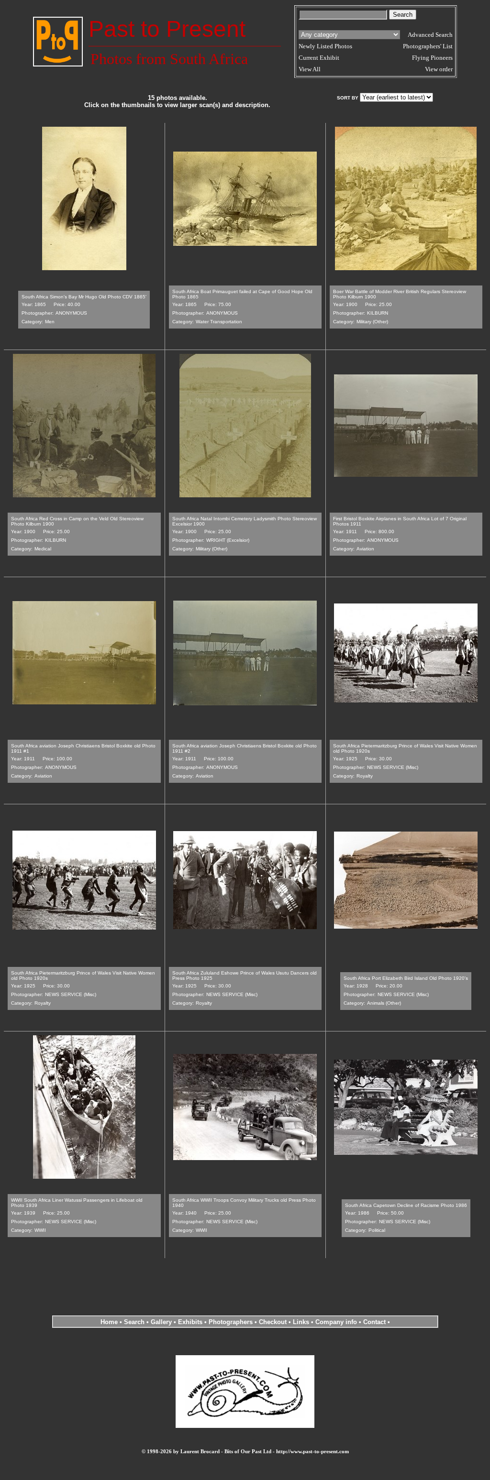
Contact (374, 1322)
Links (301, 1322)
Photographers (231, 1322)
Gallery (161, 1322)
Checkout (273, 1322)
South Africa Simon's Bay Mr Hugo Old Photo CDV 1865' (84, 296)
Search (134, 1322)
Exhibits (190, 1322)
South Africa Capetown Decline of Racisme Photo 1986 (406, 1205)
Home (109, 1322)
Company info (337, 1322)
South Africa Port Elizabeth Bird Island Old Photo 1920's (406, 978)
